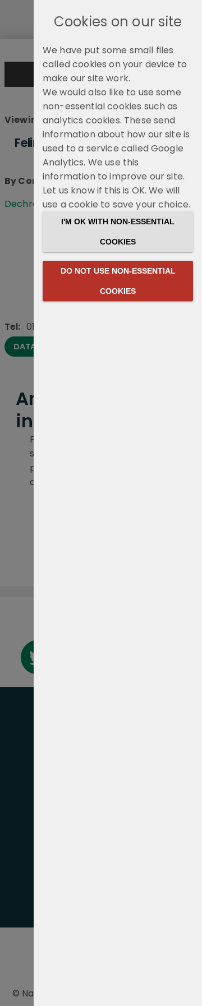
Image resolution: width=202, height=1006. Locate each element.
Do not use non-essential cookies (118, 281)
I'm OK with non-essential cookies (118, 231)
